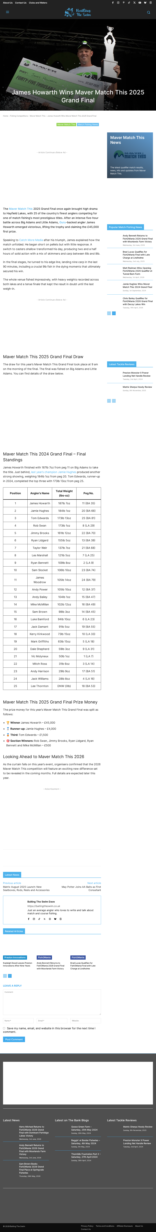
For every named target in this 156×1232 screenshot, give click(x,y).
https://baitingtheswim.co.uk (43, 906)
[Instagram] (118, 2)
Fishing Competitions (19, 116)
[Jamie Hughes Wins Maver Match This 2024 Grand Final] (114, 287)
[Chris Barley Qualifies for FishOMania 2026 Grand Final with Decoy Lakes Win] (114, 301)
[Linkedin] (68, 135)
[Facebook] (113, 2)
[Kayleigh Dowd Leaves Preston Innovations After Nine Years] (18, 949)
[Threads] (150, 2)
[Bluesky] (145, 2)
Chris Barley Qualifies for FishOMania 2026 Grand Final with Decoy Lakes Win (138, 301)
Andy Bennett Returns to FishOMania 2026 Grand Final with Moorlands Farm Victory (50, 966)
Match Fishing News (88, 124)
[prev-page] (5, 976)
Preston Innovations (15, 957)
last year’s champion (44, 472)
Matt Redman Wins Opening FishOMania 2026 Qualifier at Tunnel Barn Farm (137, 271)
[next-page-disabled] (114, 401)
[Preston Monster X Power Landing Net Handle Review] (114, 376)
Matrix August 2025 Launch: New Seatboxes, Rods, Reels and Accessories (26, 888)
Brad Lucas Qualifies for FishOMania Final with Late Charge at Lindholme (83, 966)
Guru (62, 222)
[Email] (89, 135)
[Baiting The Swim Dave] (15, 910)
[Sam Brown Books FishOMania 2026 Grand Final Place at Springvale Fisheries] (10, 1167)
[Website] (50, 918)
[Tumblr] (75, 135)
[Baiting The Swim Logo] (78, 12)
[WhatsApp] (54, 135)
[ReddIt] (47, 135)
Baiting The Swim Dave (41, 901)
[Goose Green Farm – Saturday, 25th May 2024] (62, 1130)
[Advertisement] (52, 177)
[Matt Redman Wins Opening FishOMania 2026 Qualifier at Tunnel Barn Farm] (114, 271)
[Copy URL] (82, 135)
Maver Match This (37, 116)
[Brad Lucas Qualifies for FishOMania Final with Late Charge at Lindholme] (85, 949)
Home (5, 116)
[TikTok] (129, 2)
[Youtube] (140, 2)
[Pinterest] (123, 2)
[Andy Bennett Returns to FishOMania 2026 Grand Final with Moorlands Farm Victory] (52, 949)
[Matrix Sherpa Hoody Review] (114, 390)
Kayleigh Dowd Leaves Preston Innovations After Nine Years (17, 964)
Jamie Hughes (67, 472)
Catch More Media (31, 240)
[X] (134, 2)
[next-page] (10, 976)
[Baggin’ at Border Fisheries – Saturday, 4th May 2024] (62, 1143)
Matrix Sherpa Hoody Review (137, 387)
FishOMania (44, 957)
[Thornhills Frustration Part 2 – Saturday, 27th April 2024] (62, 1157)
